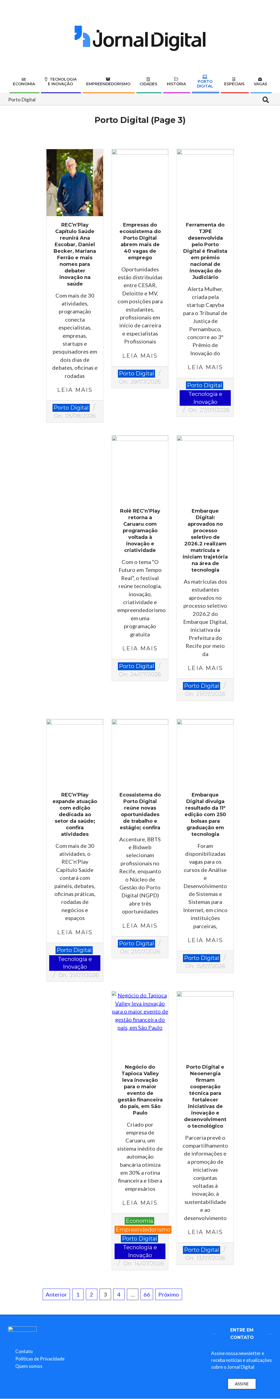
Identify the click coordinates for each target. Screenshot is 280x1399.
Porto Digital (71, 407)
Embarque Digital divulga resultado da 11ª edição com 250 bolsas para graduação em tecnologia (205, 814)
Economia (139, 1221)
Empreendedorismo (143, 1229)
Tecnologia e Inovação (205, 398)
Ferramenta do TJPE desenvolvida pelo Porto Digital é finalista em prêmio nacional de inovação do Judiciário (205, 251)
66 (147, 1294)
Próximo (168, 1294)
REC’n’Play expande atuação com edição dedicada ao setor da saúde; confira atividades (74, 814)
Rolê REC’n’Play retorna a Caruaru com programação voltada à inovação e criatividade (140, 530)
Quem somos (28, 1366)
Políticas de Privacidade (40, 1359)
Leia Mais (75, 390)
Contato (24, 1351)
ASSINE (242, 1383)
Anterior (56, 1294)
